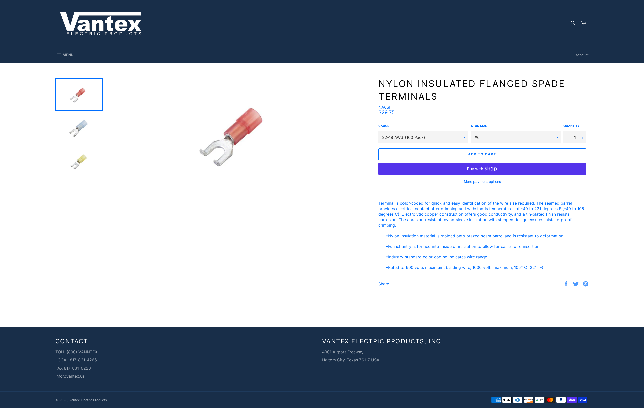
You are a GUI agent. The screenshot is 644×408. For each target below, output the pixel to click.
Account (582, 55)
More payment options (482, 181)
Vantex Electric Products (88, 400)
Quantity (572, 126)
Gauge (383, 126)
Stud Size (479, 126)
